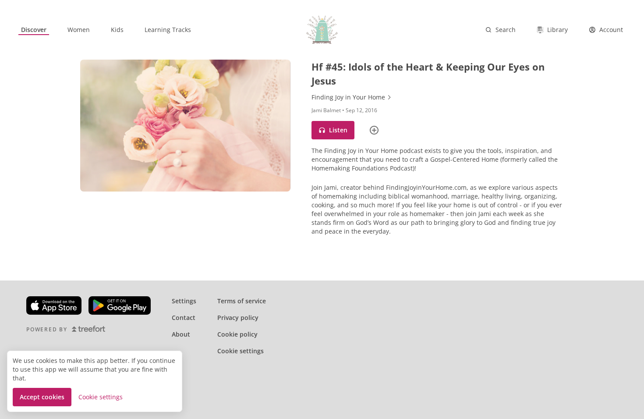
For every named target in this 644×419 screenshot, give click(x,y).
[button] (332, 130)
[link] (33, 29)
